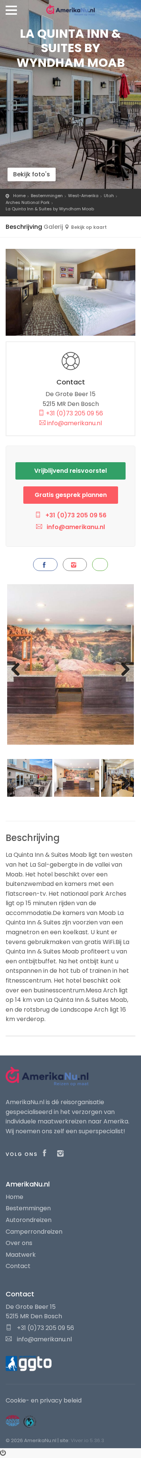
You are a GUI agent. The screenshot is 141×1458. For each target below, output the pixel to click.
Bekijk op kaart (89, 227)
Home (19, 196)
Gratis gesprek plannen (71, 495)
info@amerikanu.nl (73, 423)
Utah (109, 196)
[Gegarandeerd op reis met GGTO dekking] (29, 1362)
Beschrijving (24, 226)
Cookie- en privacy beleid (44, 1400)
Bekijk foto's (31, 174)
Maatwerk (21, 1254)
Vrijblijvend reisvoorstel (70, 470)
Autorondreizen (29, 1220)
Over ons (19, 1243)
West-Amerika (83, 196)
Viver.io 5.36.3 (87, 1440)
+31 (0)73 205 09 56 (73, 413)
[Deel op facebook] (45, 564)
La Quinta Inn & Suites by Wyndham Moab (50, 209)
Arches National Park (28, 202)
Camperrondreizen (34, 1231)
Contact (18, 1266)
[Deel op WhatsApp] (100, 564)
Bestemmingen (47, 196)
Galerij (53, 226)
